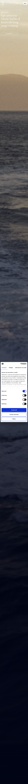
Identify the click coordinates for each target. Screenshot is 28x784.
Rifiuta (14, 419)
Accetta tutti (14, 410)
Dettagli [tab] (11, 367)
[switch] (24, 395)
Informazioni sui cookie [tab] (20, 367)
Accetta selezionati (14, 414)
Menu (25, 3)
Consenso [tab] (4, 367)
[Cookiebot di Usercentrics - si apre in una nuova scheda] (20, 364)
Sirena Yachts (5, 12)
